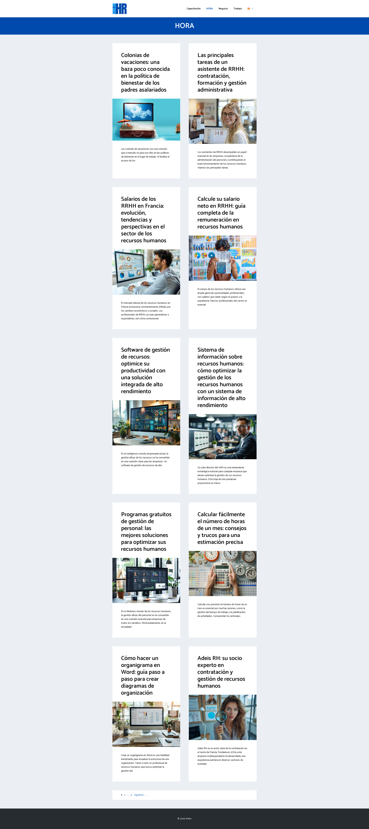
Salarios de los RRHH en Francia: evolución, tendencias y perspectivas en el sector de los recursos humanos (143, 219)
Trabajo (238, 9)
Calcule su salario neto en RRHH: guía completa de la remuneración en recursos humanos (221, 213)
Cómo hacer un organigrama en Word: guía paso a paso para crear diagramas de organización (143, 676)
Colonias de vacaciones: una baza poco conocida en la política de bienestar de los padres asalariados (145, 73)
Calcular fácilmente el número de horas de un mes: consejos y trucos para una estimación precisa (221, 528)
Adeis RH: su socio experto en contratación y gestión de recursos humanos (221, 672)
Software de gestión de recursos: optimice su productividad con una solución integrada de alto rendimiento (145, 370)
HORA (209, 9)
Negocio (223, 9)
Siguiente (140, 795)
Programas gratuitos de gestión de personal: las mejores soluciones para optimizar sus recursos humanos (146, 532)
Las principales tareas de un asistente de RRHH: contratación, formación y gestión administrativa (221, 73)
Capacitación (194, 9)
